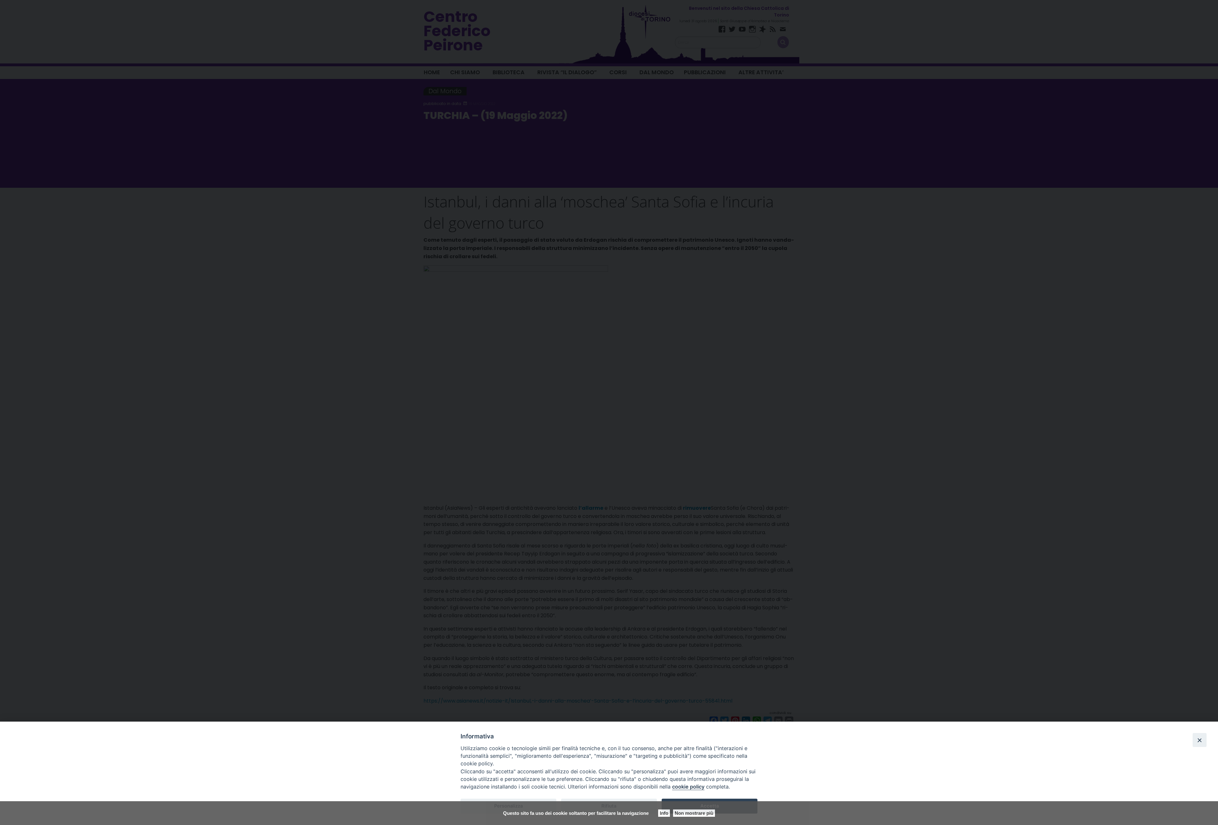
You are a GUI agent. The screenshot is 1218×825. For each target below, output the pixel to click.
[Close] (1200, 740)
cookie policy (688, 786)
